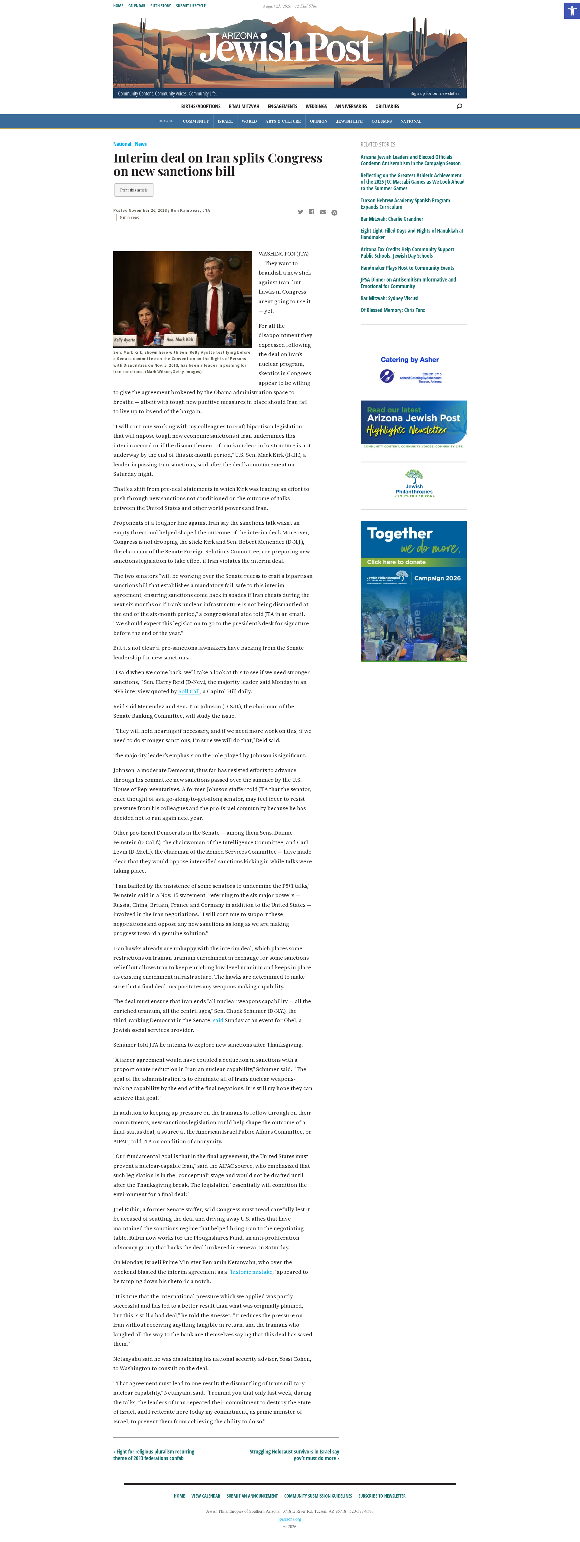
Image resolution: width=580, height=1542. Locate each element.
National (411, 121)
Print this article (134, 190)
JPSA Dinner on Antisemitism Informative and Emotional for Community (408, 282)
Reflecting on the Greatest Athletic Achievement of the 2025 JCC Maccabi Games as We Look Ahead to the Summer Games (413, 182)
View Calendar (206, 1496)
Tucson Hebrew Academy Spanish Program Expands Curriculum (405, 203)
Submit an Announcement (252, 1496)
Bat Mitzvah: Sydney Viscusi (389, 298)
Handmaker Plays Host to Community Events (407, 268)
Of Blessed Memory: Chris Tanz (393, 310)
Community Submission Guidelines (318, 1496)
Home (118, 5)
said (218, 1020)
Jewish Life (349, 121)
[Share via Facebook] (312, 212)
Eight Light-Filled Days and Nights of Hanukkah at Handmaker (412, 233)
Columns (382, 121)
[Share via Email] (324, 212)
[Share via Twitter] (301, 212)
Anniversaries (351, 106)
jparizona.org (290, 1519)
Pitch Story (160, 5)
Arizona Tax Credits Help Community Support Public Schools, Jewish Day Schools (407, 252)
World (249, 121)
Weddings (316, 106)
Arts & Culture (283, 121)
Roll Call (189, 691)
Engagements (282, 106)
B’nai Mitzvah (244, 106)
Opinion (318, 121)
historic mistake (251, 1272)
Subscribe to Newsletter (382, 1496)
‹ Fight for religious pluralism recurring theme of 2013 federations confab (153, 1455)
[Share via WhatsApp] (334, 212)
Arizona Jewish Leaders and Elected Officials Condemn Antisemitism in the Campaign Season (411, 160)
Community (196, 121)
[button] (572, 11)
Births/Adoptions (201, 106)
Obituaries (387, 106)
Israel (225, 121)
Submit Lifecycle (191, 5)
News (141, 143)
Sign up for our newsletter (435, 93)
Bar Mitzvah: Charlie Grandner (392, 219)
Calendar (136, 5)
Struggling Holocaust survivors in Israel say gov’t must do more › (294, 1455)
